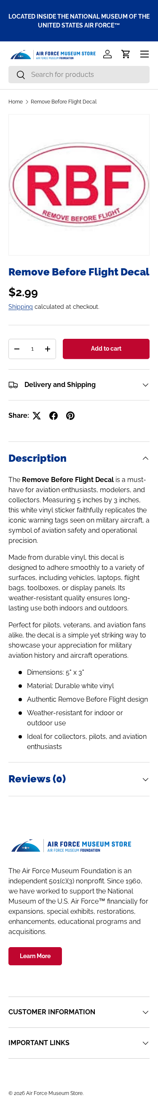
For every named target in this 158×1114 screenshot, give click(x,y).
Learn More (35, 956)
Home (15, 102)
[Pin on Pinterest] (70, 415)
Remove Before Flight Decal (63, 102)
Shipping (20, 306)
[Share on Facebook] (53, 415)
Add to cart (106, 348)
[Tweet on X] (36, 415)
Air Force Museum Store (54, 1093)
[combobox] (79, 74)
